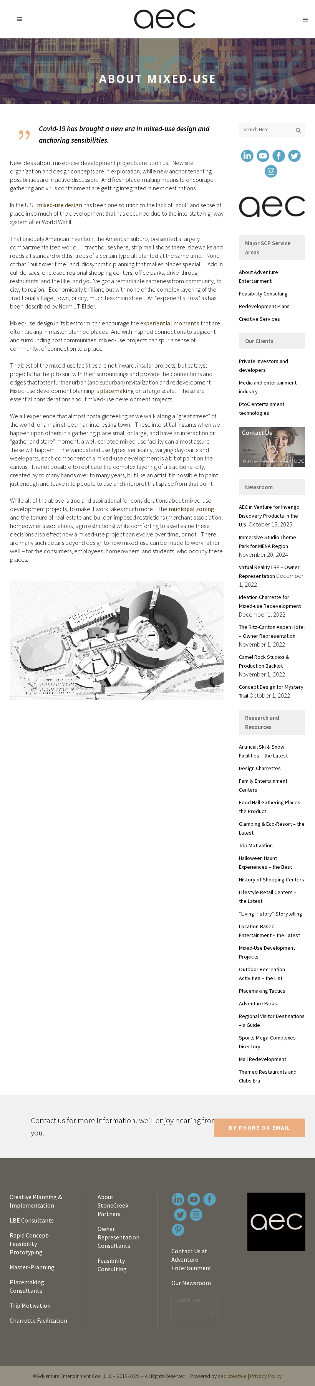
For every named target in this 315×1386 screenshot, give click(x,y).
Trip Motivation (256, 845)
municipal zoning (191, 509)
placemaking (117, 390)
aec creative (232, 1376)
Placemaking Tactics (262, 990)
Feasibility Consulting (263, 293)
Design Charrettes (260, 768)
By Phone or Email (259, 1127)
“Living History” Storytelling (270, 913)
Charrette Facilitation (38, 1320)
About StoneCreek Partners (113, 1205)
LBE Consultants (32, 1220)
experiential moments (169, 323)
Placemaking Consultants (27, 1286)
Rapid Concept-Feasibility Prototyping (30, 1243)
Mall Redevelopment (262, 1059)
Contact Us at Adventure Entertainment (191, 1259)
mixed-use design (59, 205)
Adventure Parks (258, 1003)
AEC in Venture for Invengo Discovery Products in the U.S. (269, 515)
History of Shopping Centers (271, 879)
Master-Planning (32, 1267)
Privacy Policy (266, 1376)
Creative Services (259, 318)
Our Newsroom (191, 1283)
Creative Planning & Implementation (36, 1201)
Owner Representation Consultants (118, 1237)
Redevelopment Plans (264, 306)
